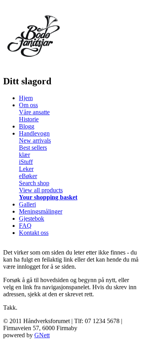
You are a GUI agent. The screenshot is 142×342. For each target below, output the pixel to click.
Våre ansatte (34, 112)
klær (24, 154)
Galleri (27, 204)
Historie (29, 119)
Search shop (34, 183)
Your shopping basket (48, 197)
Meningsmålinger (40, 211)
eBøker (28, 176)
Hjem (26, 98)
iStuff (26, 161)
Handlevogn (34, 133)
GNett (42, 335)
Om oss (28, 105)
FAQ (25, 225)
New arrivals (35, 140)
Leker (26, 168)
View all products (41, 190)
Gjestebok (31, 218)
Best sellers (33, 147)
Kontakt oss (34, 232)
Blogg (26, 126)
